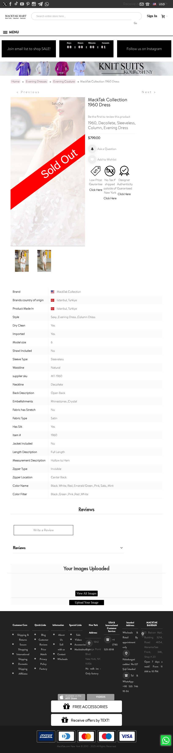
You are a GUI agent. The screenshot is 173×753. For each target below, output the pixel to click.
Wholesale (62, 659)
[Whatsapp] (47, 4)
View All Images (86, 593)
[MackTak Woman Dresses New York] (15, 16)
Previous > (28, 92)
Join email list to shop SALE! (28, 48)
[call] (148, 4)
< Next (149, 92)
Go (135, 23)
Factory (43, 669)
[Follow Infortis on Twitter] (5, 4)
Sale (78, 635)
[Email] (142, 4)
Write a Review (43, 530)
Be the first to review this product (109, 116)
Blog (43, 635)
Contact (61, 654)
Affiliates (23, 674)
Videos (78, 640)
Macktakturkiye (82, 649)
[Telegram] (40, 4)
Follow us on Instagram (144, 48)
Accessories (80, 645)
